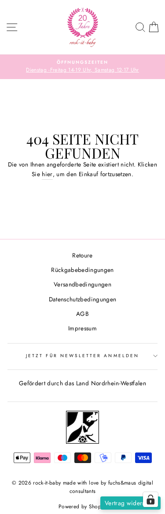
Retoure (82, 255)
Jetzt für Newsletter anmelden (82, 355)
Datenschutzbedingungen (82, 299)
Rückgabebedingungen (82, 269)
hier (47, 174)
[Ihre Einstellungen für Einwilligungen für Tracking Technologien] (150, 499)
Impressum (82, 328)
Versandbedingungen (82, 284)
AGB (82, 313)
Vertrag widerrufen (130, 503)
